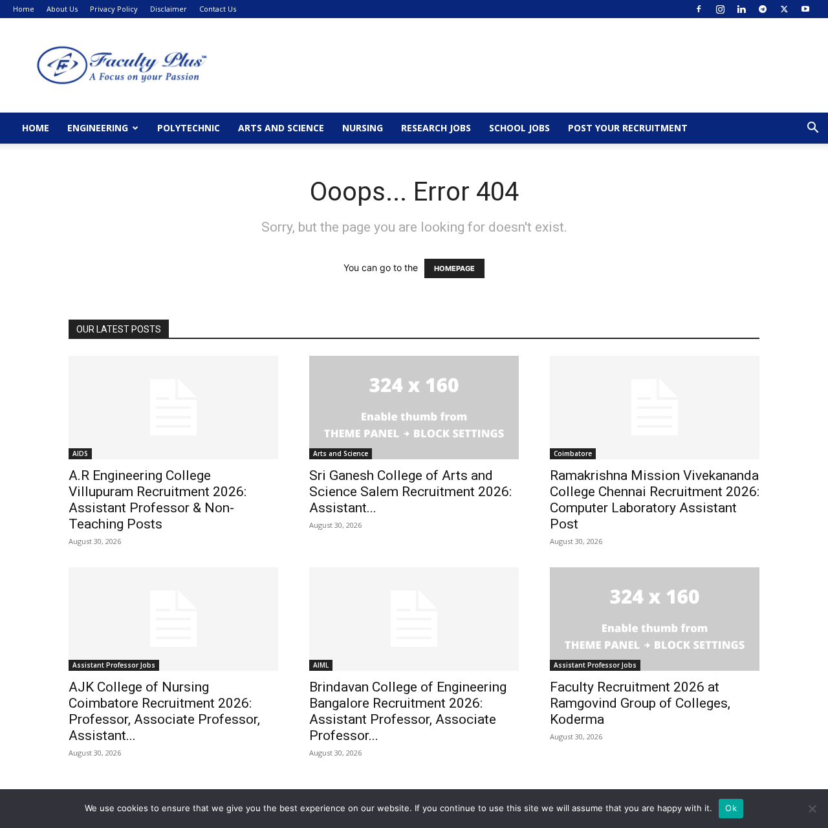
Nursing (362, 128)
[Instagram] (720, 9)
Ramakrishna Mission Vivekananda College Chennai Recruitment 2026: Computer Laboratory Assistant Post (654, 500)
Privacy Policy (114, 9)
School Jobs (519, 128)
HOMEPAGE (454, 268)
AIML (321, 665)
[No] (811, 808)
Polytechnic (188, 128)
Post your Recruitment (628, 128)
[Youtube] (805, 9)
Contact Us (217, 9)
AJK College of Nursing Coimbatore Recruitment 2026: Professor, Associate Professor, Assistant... (164, 711)
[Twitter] (784, 9)
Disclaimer (168, 9)
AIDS (80, 453)
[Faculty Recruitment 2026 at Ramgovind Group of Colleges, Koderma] (654, 619)
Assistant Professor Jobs (113, 665)
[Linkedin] (741, 9)
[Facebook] (698, 9)
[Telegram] (762, 9)
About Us (62, 9)
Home (23, 9)
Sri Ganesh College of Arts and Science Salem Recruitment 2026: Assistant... (410, 492)
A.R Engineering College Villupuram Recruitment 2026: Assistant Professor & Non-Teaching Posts (157, 500)
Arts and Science (281, 128)
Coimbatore (573, 453)
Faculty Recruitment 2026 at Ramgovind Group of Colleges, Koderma (640, 703)
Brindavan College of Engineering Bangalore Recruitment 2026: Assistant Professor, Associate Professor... (408, 711)
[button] (812, 129)
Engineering (97, 128)
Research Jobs (436, 128)
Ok (731, 808)
